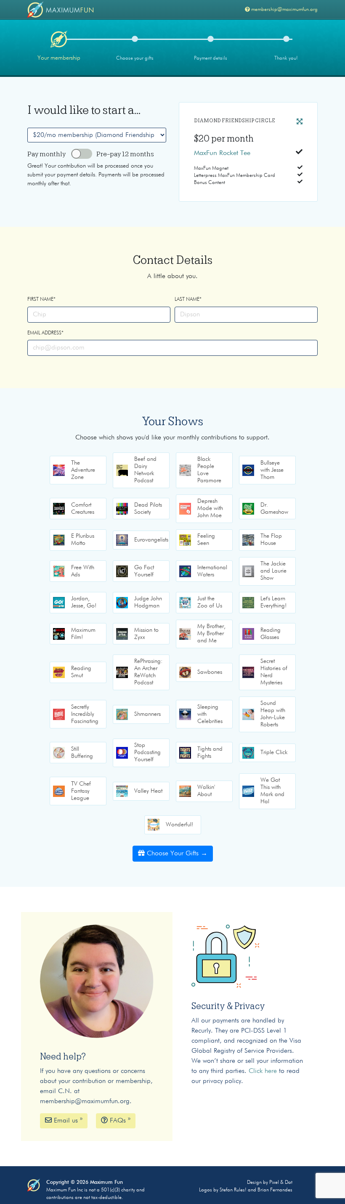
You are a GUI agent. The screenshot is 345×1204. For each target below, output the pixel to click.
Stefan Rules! (233, 1190)
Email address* (45, 333)
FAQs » (119, 1120)
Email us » (67, 1120)
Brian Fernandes (274, 1190)
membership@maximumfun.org (284, 9)
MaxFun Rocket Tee (222, 153)
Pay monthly (46, 154)
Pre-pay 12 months (125, 154)
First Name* (41, 299)
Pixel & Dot (280, 1182)
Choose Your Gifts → (177, 853)
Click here (263, 1071)
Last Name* (188, 299)
